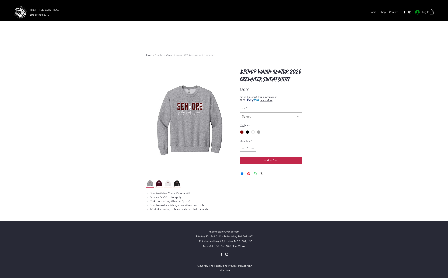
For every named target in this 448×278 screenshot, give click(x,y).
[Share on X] (262, 174)
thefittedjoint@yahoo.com (224, 231)
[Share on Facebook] (242, 174)
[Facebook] (404, 12)
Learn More (266, 100)
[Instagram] (409, 12)
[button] (432, 12)
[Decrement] (242, 148)
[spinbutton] (248, 148)
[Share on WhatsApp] (255, 174)
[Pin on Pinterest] (249, 174)
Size (243, 108)
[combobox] (271, 116)
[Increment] (253, 148)
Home (150, 55)
